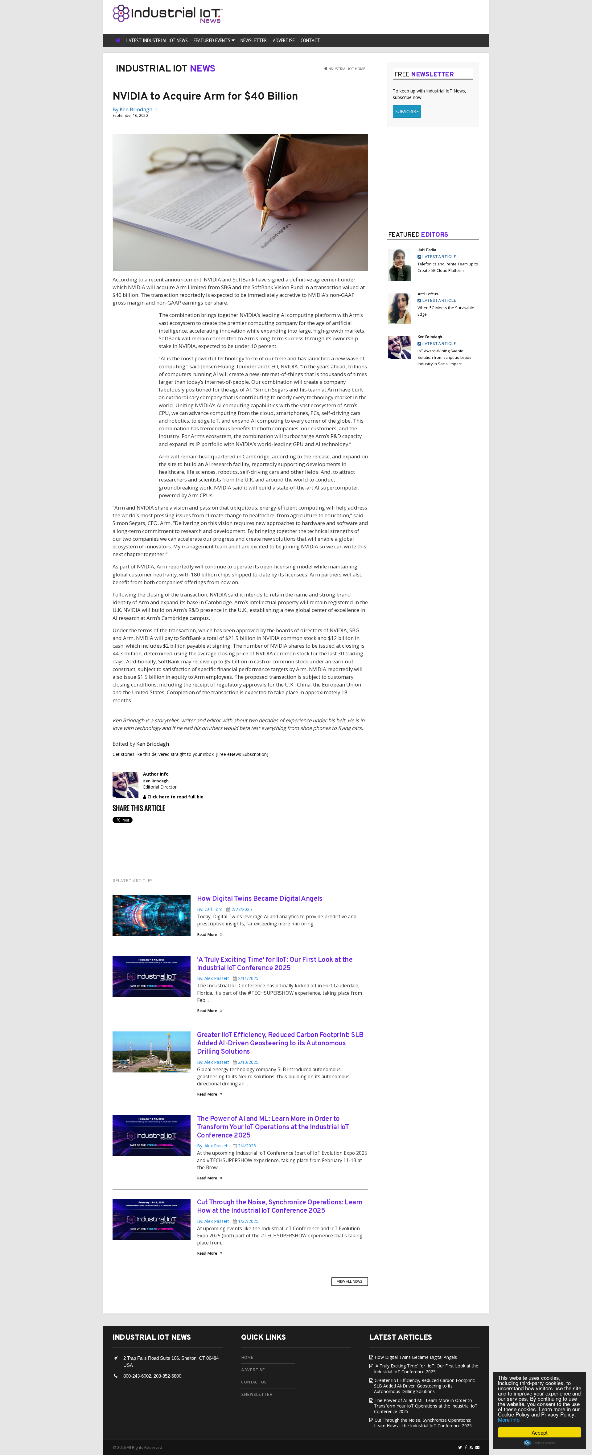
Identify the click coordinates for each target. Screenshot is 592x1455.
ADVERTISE (253, 1370)
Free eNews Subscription (242, 754)
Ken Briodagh (136, 109)
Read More (207, 935)
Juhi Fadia (426, 250)
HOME (247, 1357)
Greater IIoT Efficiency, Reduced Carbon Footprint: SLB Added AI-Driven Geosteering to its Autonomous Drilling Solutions (280, 1043)
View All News (349, 1281)
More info (509, 1419)
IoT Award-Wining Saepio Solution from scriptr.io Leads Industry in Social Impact (444, 357)
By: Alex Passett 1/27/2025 (227, 1221)
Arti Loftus (427, 294)
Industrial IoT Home (346, 68)
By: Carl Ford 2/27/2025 (224, 909)
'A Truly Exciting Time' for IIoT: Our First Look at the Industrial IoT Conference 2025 (275, 964)
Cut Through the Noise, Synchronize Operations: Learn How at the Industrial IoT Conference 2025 (280, 1206)
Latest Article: (439, 257)
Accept (540, 1432)
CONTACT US (253, 1382)
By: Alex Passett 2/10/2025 (227, 1062)
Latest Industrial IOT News (157, 40)
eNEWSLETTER (257, 1394)
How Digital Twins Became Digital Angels (260, 899)
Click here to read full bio (175, 797)
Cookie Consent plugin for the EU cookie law (539, 1443)
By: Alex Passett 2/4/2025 (226, 1146)
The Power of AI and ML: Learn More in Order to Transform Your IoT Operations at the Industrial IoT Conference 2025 (273, 1127)
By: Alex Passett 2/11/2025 (227, 978)
